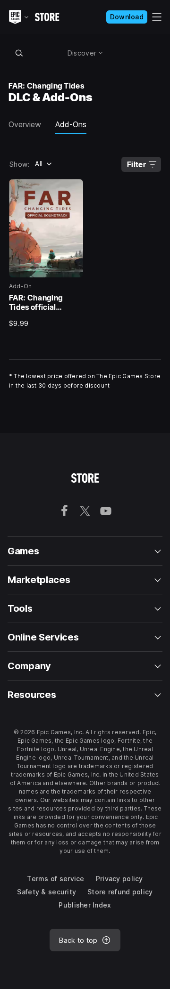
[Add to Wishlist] (72, 189)
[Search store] (18, 52)
